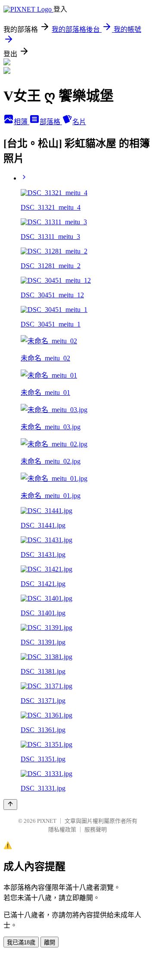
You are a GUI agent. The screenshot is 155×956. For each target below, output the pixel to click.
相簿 (21, 121)
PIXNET (46, 821)
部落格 (51, 121)
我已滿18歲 (21, 942)
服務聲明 (95, 829)
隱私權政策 (62, 829)
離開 (49, 942)
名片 (79, 121)
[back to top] (10, 804)
